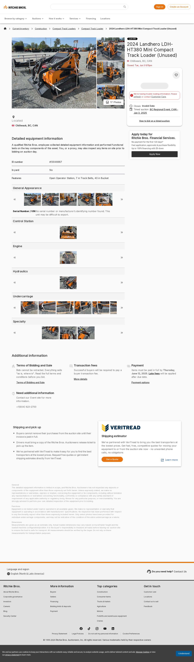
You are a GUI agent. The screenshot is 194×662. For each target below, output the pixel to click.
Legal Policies (78, 634)
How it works (55, 18)
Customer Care (158, 97)
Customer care (150, 592)
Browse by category (14, 18)
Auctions (36, 18)
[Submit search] (125, 7)
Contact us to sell (151, 601)
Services (74, 18)
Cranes (100, 621)
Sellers (53, 597)
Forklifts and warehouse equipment (112, 616)
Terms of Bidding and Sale (30, 382)
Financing (91, 18)
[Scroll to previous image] (14, 199)
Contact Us (180, 571)
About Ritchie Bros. (11, 592)
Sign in (159, 7)
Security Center (9, 616)
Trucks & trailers (103, 601)
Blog (5, 611)
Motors (100, 611)
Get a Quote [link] (112, 459)
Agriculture (101, 606)
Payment (54, 611)
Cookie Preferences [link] (131, 634)
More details (80, 379)
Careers (6, 606)
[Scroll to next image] (122, 199)
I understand (183, 653)
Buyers (53, 592)
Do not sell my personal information (103, 634)
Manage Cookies (142, 652)
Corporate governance (12, 597)
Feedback (148, 606)
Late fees (154, 373)
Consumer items (104, 597)
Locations (105, 18)
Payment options (140, 382)
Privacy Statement (59, 634)
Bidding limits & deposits (60, 606)
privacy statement (12, 655)
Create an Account (179, 7)
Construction (102, 592)
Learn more (171, 459)
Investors (7, 601)
